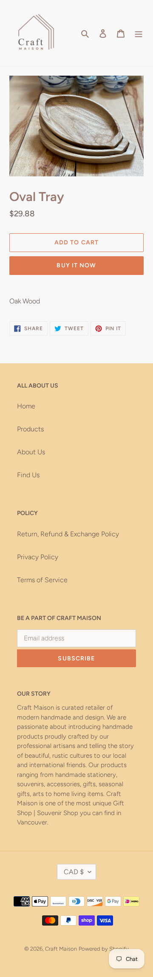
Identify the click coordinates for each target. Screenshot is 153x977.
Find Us (28, 475)
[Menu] (138, 33)
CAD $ (74, 872)
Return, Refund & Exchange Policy (68, 534)
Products (30, 429)
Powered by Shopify (104, 949)
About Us (31, 452)
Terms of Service (42, 580)
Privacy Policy (37, 557)
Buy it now (76, 265)
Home (26, 406)
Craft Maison (61, 949)
